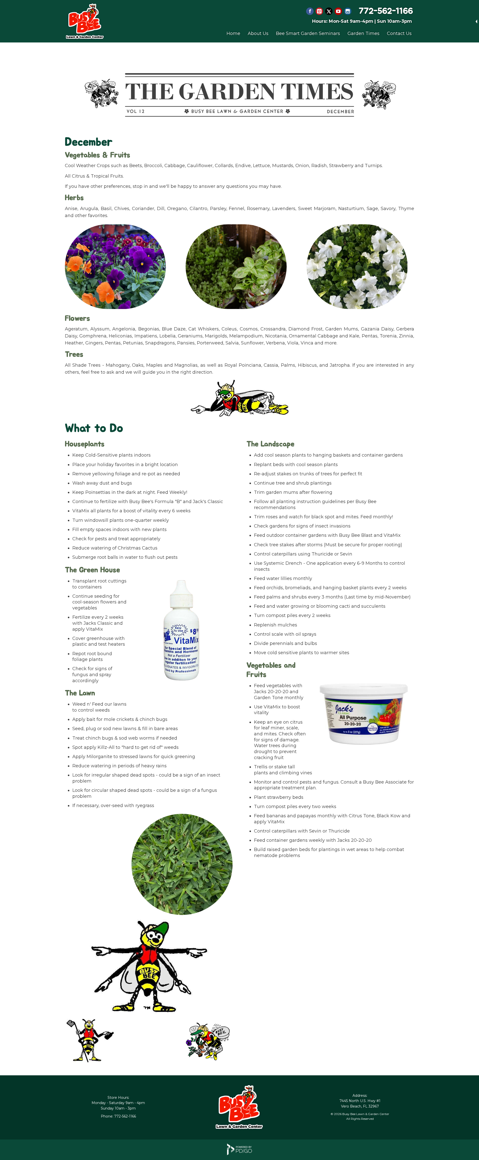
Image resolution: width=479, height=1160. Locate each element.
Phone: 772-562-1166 (118, 1116)
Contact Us (399, 33)
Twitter (329, 11)
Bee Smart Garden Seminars (308, 33)
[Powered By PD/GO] (239, 1154)
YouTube (338, 11)
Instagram (348, 11)
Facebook (310, 11)
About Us (258, 33)
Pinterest (319, 11)
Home (233, 33)
